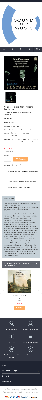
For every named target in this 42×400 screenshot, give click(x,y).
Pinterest (20, 165)
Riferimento (8, 139)
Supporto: (25, 130)
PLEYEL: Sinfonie (19, 295)
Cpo (19, 300)
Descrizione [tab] (9, 199)
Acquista (20, 159)
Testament (16, 130)
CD (31, 130)
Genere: (6, 133)
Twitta (16, 165)
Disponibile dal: (25, 140)
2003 (28, 133)
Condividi (12, 165)
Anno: (23, 133)
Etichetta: (7, 130)
